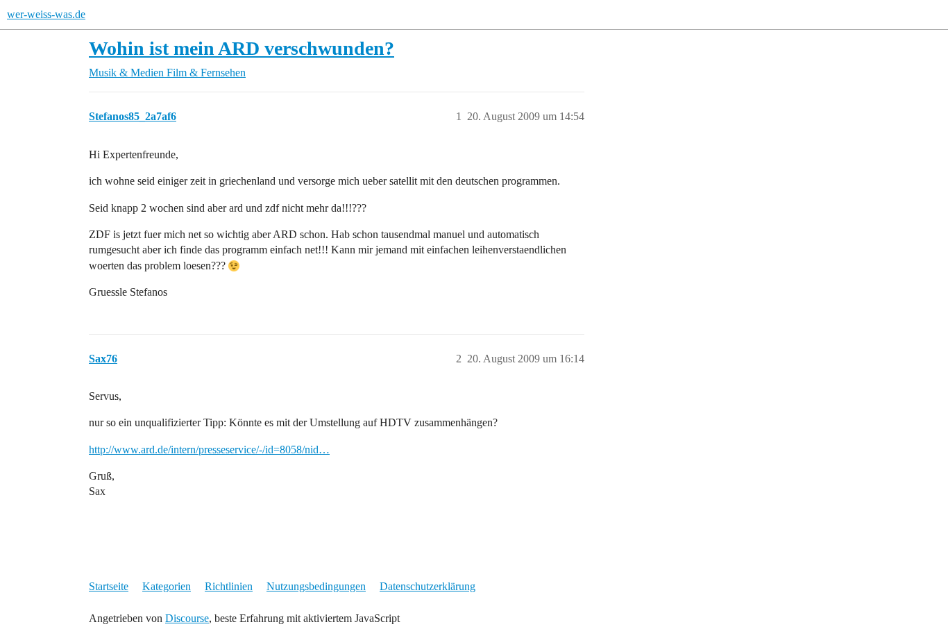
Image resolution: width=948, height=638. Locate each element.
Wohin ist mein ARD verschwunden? (241, 48)
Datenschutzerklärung (427, 586)
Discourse (187, 618)
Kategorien (166, 586)
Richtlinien (229, 586)
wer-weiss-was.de (46, 14)
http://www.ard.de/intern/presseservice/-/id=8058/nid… (209, 449)
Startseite (108, 586)
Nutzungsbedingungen (316, 586)
